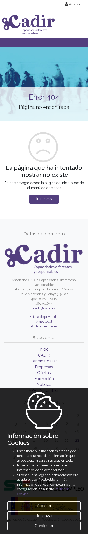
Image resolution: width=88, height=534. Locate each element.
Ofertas (44, 373)
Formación (44, 378)
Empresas (44, 367)
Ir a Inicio (44, 199)
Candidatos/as (44, 361)
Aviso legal (44, 321)
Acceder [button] (74, 4)
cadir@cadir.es (44, 308)
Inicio (44, 349)
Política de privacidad (44, 317)
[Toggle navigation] (6, 42)
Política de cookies (44, 326)
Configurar (44, 525)
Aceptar (44, 505)
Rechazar (44, 515)
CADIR (44, 355)
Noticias (44, 384)
